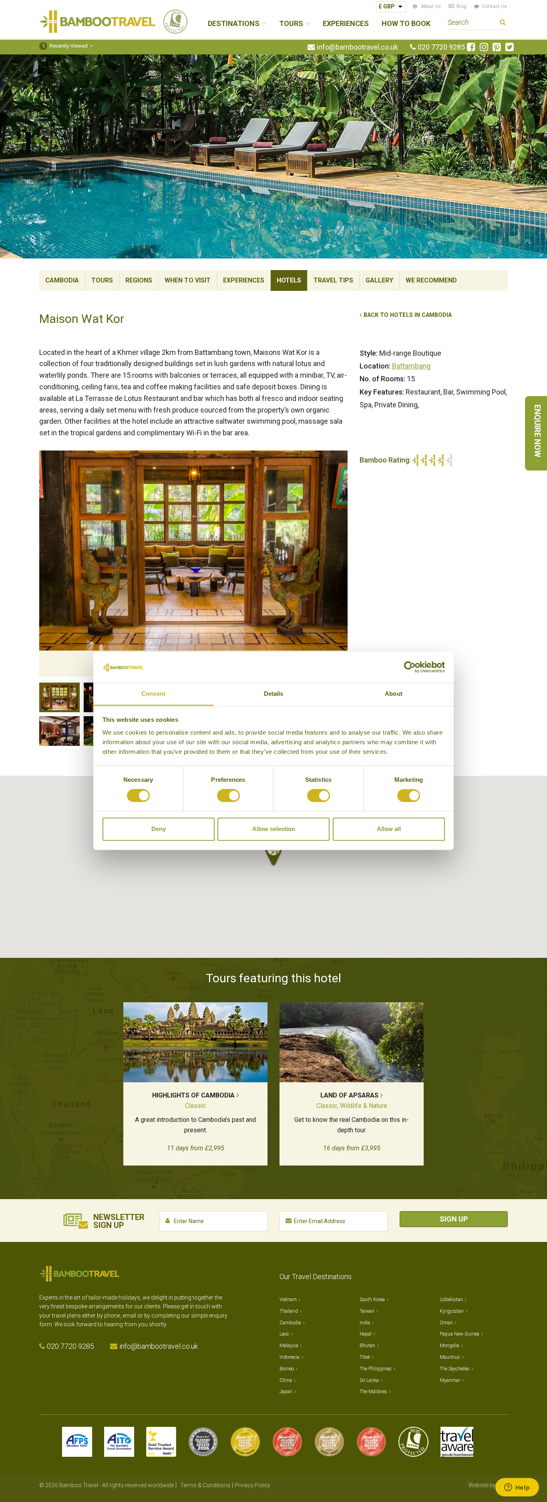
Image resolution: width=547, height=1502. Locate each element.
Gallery (379, 280)
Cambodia (62, 280)
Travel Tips (333, 280)
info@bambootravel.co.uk (357, 47)
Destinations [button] (233, 24)
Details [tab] (274, 693)
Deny (158, 828)
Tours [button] (291, 24)
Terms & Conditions (205, 1485)
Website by (488, 1485)
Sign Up (454, 1219)
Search (503, 23)
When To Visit (188, 280)
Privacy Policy (252, 1485)
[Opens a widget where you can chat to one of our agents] (517, 1488)
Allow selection (273, 828)
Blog (462, 6)
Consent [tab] (153, 693)
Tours (102, 280)
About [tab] (393, 693)
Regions (138, 280)
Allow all (389, 828)
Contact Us (494, 6)
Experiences (346, 24)
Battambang (411, 366)
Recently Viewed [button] (65, 46)
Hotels (289, 280)
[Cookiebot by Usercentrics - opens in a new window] (410, 667)
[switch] (228, 795)
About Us (431, 6)
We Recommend (431, 280)
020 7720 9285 (441, 47)
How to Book (406, 24)
